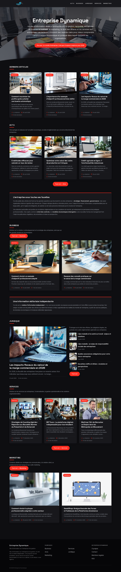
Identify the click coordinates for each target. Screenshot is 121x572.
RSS (93, 559)
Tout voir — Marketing (19, 468)
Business (79, 3)
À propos (95, 548)
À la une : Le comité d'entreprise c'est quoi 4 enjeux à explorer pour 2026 (60, 45)
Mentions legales (98, 555)
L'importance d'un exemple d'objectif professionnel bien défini (60, 97)
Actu (72, 3)
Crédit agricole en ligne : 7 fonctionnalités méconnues (92, 162)
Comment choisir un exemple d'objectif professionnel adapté (24, 277)
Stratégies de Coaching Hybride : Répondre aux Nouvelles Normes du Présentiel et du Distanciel (25, 424)
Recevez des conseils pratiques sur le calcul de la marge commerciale (78, 277)
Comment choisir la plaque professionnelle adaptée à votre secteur (28, 509)
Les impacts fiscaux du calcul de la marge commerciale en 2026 (94, 97)
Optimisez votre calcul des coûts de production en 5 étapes (59, 162)
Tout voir (75, 374)
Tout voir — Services (60, 448)
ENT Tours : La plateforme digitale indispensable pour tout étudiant (59, 423)
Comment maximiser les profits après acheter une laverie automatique (21, 98)
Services (98, 3)
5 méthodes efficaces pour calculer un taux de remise (22, 162)
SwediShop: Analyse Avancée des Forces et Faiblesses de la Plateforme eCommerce (81, 509)
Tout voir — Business (18, 236)
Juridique (89, 3)
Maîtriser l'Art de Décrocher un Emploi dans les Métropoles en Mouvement (92, 424)
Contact (94, 552)
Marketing (107, 3)
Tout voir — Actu (60, 184)
